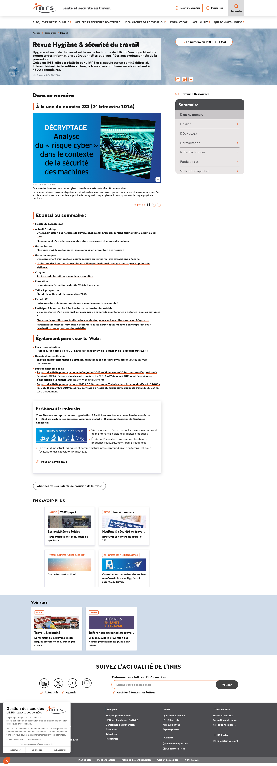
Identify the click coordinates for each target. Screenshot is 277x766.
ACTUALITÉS (200, 22)
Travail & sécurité (47, 632)
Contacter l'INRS (175, 748)
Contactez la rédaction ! (62, 574)
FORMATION (178, 22)
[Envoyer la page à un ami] (177, 79)
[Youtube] (72, 683)
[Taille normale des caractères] (191, 79)
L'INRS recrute (171, 720)
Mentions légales (106, 760)
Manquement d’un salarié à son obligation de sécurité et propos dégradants (83, 241)
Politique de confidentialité (136, 760)
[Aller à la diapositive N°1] (135, 205)
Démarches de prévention (120, 724)
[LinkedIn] (44, 683)
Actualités (111, 734)
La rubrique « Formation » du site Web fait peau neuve (70, 285)
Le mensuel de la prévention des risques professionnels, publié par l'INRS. (54, 641)
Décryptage (188, 133)
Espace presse (171, 729)
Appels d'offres (171, 724)
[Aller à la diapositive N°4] (142, 205)
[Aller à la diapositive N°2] (137, 205)
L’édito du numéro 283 (49, 224)
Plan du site (84, 760)
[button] (154, 205)
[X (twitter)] (58, 683)
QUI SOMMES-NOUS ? (228, 22)
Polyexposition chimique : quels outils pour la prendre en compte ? (78, 303)
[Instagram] (87, 683)
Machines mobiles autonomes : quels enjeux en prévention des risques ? (80, 250)
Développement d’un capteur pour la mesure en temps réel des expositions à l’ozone (88, 259)
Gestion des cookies (167, 760)
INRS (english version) (225, 741)
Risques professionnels (119, 715)
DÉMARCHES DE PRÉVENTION (145, 22)
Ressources (217, 8)
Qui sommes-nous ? (174, 715)
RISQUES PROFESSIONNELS (51, 22)
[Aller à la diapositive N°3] (140, 205)
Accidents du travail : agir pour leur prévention (65, 276)
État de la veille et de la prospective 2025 (62, 294)
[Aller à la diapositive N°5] (144, 205)
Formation (111, 729)
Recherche (236, 11)
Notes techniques (192, 152)
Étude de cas (189, 161)
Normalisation (190, 143)
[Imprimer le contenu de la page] (184, 79)
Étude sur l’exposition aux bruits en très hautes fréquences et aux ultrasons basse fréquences (93, 320)
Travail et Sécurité (223, 715)
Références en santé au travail (111, 632)
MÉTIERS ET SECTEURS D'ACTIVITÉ (97, 22)
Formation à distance (225, 720)
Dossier (185, 124)
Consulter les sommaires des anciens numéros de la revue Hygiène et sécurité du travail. (124, 578)
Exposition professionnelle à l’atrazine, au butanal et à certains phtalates (81, 359)
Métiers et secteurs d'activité (122, 720)
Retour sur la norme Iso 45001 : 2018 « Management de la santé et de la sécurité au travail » (92, 350)
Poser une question (190, 8)
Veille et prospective (194, 171)
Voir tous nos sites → (224, 724)
